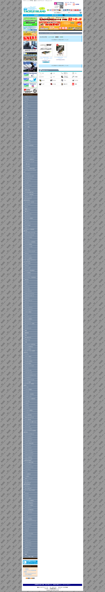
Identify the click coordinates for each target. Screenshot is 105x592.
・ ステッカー (27, 124)
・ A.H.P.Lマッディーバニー (29, 157)
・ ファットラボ (27, 426)
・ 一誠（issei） (27, 164)
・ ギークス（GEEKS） (29, 218)
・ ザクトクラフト (28, 255)
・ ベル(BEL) (26, 476)
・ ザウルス (26, 253)
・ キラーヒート (27, 222)
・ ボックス (26, 117)
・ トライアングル (27, 370)
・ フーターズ (27, 424)
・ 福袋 (25, 554)
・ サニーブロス (27, 263)
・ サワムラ (26, 265)
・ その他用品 (27, 122)
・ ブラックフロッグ (28, 450)
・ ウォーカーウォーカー (29, 176)
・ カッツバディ (27, 204)
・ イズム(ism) (27, 166)
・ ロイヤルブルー (27, 542)
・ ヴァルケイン (27, 173)
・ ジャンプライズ (27, 291)
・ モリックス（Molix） (29, 505)
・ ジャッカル (27, 288)
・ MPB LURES (27, 190)
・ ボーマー (26, 480)
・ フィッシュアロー (28, 428)
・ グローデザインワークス (29, 232)
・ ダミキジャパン (27, 328)
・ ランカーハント (27, 516)
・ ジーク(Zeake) (27, 272)
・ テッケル (26, 354)
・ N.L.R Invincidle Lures (28, 192)
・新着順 (61, 37)
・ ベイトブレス (27, 469)
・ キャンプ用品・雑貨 (28, 556)
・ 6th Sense (26, 279)
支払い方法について (48, 584)
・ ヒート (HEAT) (27, 419)
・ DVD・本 (26, 133)
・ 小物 (25, 115)
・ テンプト (26, 368)
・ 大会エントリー (27, 96)
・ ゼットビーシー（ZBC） (29, 323)
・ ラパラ (26, 514)
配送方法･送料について (57, 584)
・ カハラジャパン (27, 213)
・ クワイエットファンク (29, 235)
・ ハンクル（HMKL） (28, 410)
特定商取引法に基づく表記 (39, 584)
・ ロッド (26, 101)
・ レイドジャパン (27, 535)
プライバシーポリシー (66, 584)
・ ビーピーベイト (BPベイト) (30, 421)
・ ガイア (26, 206)
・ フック (26, 110)
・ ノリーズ (26, 391)
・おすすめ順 (50, 37)
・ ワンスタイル (27, 549)
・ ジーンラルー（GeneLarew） (30, 277)
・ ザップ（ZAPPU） (28, 258)
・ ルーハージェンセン (28, 533)
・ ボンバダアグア (27, 488)
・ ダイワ (26, 325)
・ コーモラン (27, 248)
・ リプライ (26, 531)
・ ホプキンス (27, 486)
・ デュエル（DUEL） (28, 361)
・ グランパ (26, 227)
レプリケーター (59, 33)
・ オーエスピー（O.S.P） (29, 202)
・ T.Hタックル (27, 339)
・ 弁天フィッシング (28, 478)
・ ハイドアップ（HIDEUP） (30, 398)
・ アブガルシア (27, 150)
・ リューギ (26, 528)
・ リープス (26, 99)
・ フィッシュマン (27, 436)
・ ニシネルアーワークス (29, 379)
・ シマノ (26, 284)
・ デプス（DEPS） (28, 356)
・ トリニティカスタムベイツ (30, 375)
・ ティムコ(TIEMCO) (28, 346)
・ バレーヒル (27, 408)
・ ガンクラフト (27, 216)
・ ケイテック (27, 239)
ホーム (41, 33)
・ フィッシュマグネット (29, 434)
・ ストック (26, 302)
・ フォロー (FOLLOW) (28, 443)
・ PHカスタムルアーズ (29, 417)
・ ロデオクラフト (27, 545)
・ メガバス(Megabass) (28, 502)
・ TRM (25, 342)
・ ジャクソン (27, 286)
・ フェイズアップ (27, 441)
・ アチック (26, 147)
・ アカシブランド (27, 136)
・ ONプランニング (28, 196)
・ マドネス (26, 495)
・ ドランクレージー (28, 372)
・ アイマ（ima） (27, 140)
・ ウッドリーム (27, 180)
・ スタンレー (27, 298)
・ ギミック (26, 220)
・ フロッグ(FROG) (28, 457)
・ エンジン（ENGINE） (29, 194)
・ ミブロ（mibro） (28, 498)
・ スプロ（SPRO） (28, 312)
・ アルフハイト (27, 152)
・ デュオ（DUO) (27, 363)
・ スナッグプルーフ (28, 309)
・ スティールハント (28, 300)
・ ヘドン (26, 471)
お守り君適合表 (28, 574)
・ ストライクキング (28, 307)
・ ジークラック (27, 275)
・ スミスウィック (27, 316)
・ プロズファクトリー (28, 454)
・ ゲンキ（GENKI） (28, 244)
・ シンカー (26, 113)
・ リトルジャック (27, 524)
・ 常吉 (25, 335)
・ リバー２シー (27, 526)
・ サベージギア (27, 268)
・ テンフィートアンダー (29, 365)
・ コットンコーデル (28, 246)
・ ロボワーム (27, 547)
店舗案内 (27, 568)
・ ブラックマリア (27, 447)
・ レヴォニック (27, 540)
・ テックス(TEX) (27, 349)
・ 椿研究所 (26, 332)
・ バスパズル (27, 401)
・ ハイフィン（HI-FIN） (29, 394)
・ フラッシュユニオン (28, 452)
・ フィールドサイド (28, 438)
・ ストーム (26, 305)
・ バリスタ (26, 405)
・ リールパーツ (27, 106)
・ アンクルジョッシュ (28, 154)
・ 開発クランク (27, 209)
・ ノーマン (26, 387)
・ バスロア (26, 403)
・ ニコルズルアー (27, 377)
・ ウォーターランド (28, 178)
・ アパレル (26, 129)
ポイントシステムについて (30, 573)
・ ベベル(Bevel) (27, 474)
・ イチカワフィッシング (29, 161)
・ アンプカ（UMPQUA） (29, 159)
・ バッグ (26, 119)
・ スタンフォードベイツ (29, 293)
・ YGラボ (26, 552)
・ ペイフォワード (27, 464)
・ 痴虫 (25, 330)
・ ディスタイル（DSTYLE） (30, 344)
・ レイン (26, 538)
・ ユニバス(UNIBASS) (28, 509)
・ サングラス (27, 131)
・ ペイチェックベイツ (28, 467)
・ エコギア (26, 183)
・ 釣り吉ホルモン (27, 337)
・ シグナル (26, 281)
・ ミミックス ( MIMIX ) (29, 500)
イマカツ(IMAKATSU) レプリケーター (60, 58)
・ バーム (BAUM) (27, 415)
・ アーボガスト (27, 138)
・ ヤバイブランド (27, 507)
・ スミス (26, 314)
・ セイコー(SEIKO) (28, 319)
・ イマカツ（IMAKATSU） (29, 168)
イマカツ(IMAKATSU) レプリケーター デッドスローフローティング (46, 58)
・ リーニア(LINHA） (28, 519)
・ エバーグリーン (27, 185)
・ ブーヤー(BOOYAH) (28, 462)
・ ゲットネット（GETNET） (30, 242)
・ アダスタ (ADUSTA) (28, 145)
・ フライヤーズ (27, 445)
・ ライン (26, 108)
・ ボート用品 (27, 126)
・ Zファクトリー (27, 321)
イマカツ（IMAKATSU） (49, 33)
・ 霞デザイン (27, 211)
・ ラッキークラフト (28, 512)
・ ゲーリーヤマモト (28, 237)
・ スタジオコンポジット (29, 295)
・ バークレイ (27, 412)
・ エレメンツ (27, 187)
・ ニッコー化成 (27, 382)
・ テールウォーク (27, 358)
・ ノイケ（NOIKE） (28, 389)
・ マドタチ (26, 493)
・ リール (26, 103)
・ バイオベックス (27, 396)
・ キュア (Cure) (27, 225)
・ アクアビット (27, 143)
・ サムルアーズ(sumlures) (29, 270)
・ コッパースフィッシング (29, 251)
